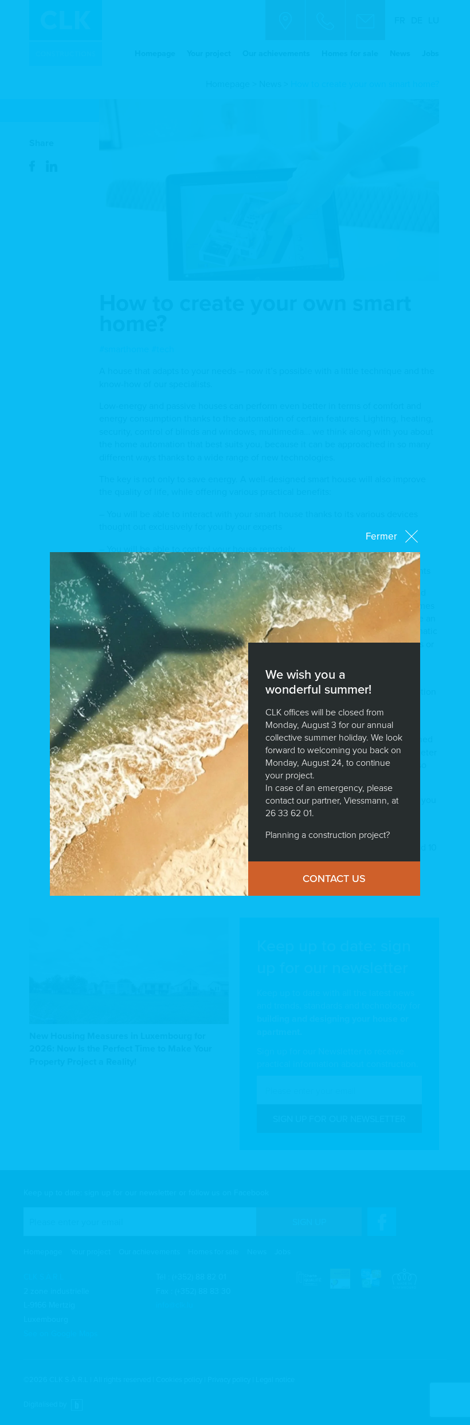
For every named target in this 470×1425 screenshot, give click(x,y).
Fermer (381, 536)
